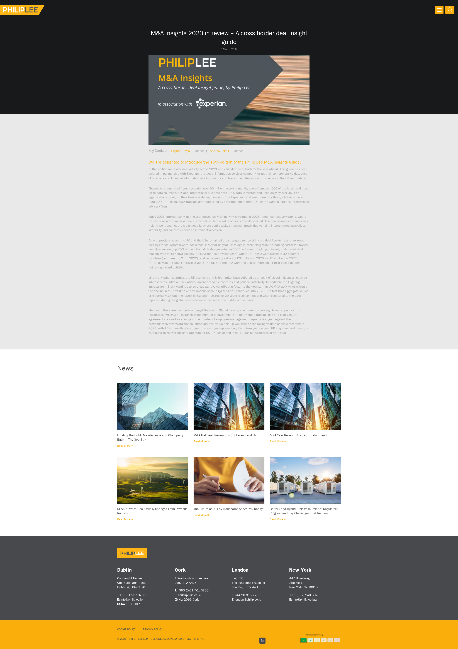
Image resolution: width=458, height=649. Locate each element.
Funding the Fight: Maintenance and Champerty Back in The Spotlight (150, 437)
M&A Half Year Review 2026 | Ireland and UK (225, 435)
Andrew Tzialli (219, 151)
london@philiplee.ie (248, 599)
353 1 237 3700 (134, 595)
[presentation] (152, 406)
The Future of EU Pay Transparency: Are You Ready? (229, 509)
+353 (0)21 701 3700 (193, 590)
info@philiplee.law (305, 599)
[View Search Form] (449, 10)
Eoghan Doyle (180, 151)
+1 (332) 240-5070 (306, 595)
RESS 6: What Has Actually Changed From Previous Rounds (152, 511)
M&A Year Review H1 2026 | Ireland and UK (301, 435)
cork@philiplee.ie (189, 595)
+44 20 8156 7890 (248, 595)
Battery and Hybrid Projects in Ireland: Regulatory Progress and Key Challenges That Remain (304, 511)
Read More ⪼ (125, 446)
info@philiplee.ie (132, 599)
